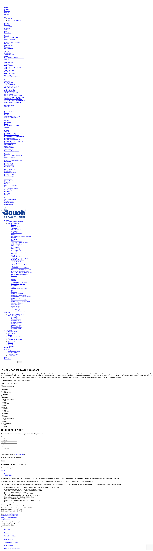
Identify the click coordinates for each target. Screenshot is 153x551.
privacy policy (19, 454)
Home (6, 7)
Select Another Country (14, 20)
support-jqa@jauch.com (11, 514)
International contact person (12, 548)
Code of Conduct (9, 539)
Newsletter (7, 11)
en (5, 17)
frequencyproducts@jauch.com (9, 515)
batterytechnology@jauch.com (9, 517)
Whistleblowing (8, 545)
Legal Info (7, 529)
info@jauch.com (5, 519)
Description (7, 474)
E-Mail (3, 471)
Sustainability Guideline (11, 542)
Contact (6, 9)
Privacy (6, 533)
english (10, 18)
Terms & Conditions (10, 536)
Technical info (8, 475)
